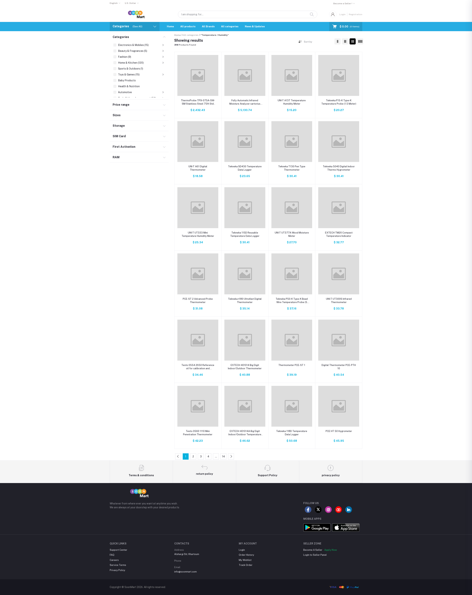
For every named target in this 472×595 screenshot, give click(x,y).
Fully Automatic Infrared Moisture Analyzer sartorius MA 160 (244, 102)
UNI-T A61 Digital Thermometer (197, 168)
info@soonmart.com (185, 571)
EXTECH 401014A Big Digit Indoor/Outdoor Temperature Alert (244, 433)
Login (342, 14)
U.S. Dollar (130, 3)
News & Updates (255, 26)
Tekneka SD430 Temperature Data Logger (245, 168)
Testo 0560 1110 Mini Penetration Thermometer (197, 433)
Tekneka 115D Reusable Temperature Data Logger (244, 234)
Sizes (117, 115)
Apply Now (330, 550)
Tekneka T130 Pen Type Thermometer (291, 168)
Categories (121, 37)
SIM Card (119, 136)
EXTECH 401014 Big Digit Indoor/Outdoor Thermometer (245, 367)
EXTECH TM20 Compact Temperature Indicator (339, 234)
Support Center (118, 550)
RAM (116, 157)
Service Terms (118, 565)
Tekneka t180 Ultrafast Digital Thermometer (245, 301)
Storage (119, 125)
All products (187, 26)
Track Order (245, 565)
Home (170, 26)
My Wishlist (245, 560)
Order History (246, 555)
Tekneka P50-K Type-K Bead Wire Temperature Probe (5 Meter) (292, 301)
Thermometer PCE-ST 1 (291, 365)
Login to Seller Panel (315, 555)
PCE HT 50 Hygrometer (339, 431)
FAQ (112, 555)
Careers (114, 560)
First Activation (124, 146)
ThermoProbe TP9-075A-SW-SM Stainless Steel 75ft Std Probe (198, 102)
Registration (355, 14)
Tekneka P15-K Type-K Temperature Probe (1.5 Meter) (338, 102)
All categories (229, 26)
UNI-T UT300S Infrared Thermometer (339, 301)
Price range (121, 104)
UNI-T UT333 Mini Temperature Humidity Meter (198, 234)
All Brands (208, 26)
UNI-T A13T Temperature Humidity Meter (292, 102)
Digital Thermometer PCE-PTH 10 (339, 367)
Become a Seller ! (342, 3)
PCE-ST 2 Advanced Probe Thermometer (198, 301)
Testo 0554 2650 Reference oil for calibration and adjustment (197, 367)
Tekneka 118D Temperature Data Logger (291, 433)
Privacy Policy (117, 570)
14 (223, 456)
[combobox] (318, 42)
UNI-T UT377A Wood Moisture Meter (292, 234)
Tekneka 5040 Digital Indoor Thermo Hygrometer (339, 168)
